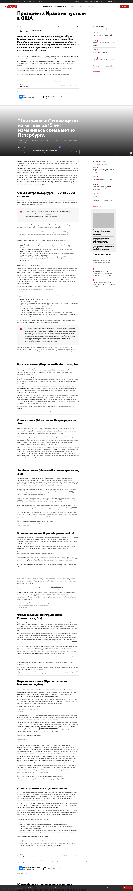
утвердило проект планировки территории (57, 646)
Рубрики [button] (47, 6)
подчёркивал (31, 403)
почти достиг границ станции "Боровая (55, 730)
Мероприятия (72, 6)
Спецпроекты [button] (59, 6)
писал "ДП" (42, 800)
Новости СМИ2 (22, 102)
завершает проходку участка (26, 501)
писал (27, 703)
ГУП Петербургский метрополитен (74, 861)
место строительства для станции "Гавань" (53, 578)
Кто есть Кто (90, 6)
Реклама (81, 6)
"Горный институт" (57, 587)
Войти (124, 6)
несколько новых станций (56, 792)
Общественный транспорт (47, 861)
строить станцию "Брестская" (26, 749)
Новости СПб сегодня (23, 863)
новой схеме (27, 275)
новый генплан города (42, 320)
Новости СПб (99, 861)
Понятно (127, 888)
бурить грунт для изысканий (48, 728)
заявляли (46, 341)
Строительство (60, 861)
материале (41, 772)
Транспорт (35, 861)
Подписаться (79, 1)
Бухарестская (58, 624)
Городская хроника (89, 861)
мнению (36, 447)
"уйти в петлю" (66, 439)
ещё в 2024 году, (52, 498)
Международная (70, 624)
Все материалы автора (38, 31)
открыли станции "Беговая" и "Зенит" (66, 505)
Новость (23, 861)
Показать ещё (97, 71)
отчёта (48, 214)
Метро (29, 861)
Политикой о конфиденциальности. (11, 888)
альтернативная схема (55, 749)
